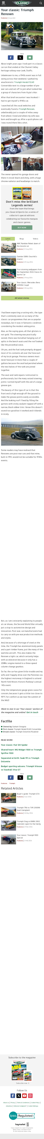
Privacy (13, 1102)
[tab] (8, 239)
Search (41, 3)
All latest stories (22, 298)
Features (4, 18)
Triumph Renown (26, 109)
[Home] (22, 3)
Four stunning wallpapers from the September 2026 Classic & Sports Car (29, 272)
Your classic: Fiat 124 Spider (14, 745)
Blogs (22, 239)
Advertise (9, 1106)
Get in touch (32, 712)
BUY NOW (22, 227)
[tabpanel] (22, 273)
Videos (35, 239)
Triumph (12, 783)
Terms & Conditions (23, 1102)
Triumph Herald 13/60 (24, 82)
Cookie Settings (33, 1106)
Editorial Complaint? (20, 1106)
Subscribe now (21, 1083)
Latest (8, 239)
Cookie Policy (35, 1102)
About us (6, 1102)
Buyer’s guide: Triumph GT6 (28, 794)
